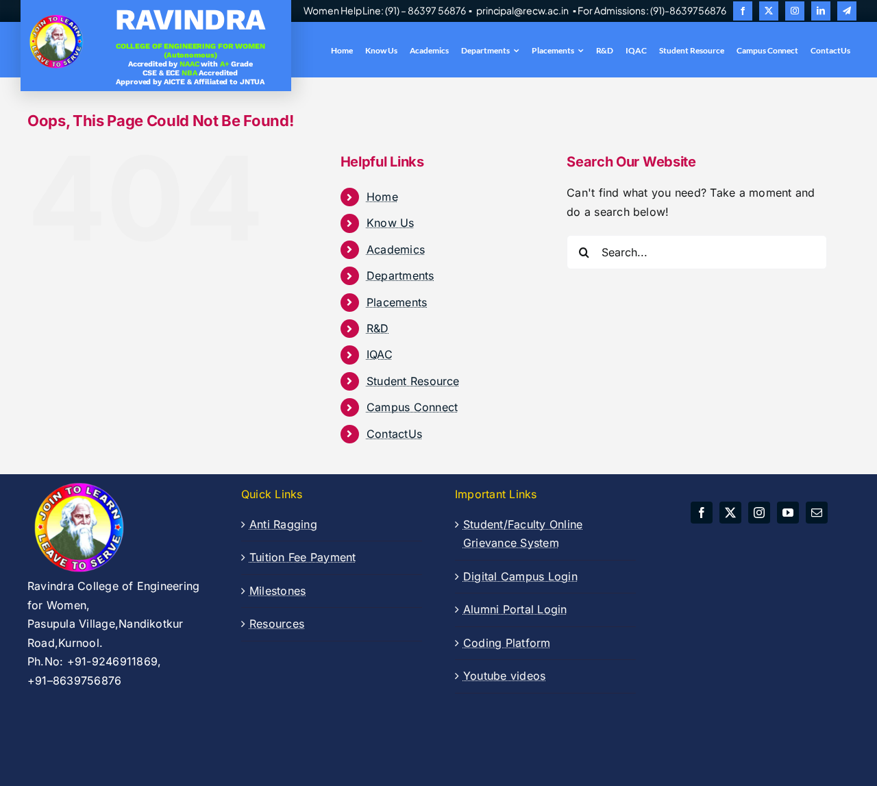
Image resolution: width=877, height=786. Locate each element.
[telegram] (846, 11)
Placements (397, 302)
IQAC (380, 354)
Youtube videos (504, 676)
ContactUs (394, 434)
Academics (396, 249)
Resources (276, 623)
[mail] (817, 513)
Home (382, 197)
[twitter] (768, 11)
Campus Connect (412, 407)
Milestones (277, 591)
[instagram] (794, 11)
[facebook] (742, 11)
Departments (400, 275)
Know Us (391, 223)
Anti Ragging (283, 524)
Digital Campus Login (520, 576)
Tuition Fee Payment (302, 557)
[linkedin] (820, 11)
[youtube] (788, 513)
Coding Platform (507, 643)
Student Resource (413, 381)
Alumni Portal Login (515, 609)
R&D (378, 328)
